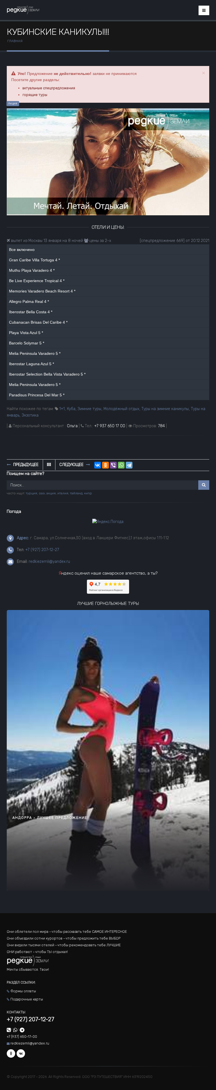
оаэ (42, 493)
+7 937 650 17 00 (109, 426)
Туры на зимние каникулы (165, 408)
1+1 (62, 408)
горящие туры (34, 95)
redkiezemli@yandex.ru (49, 561)
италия (62, 493)
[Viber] (113, 465)
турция (31, 493)
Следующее (72, 464)
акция (51, 493)
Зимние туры (89, 408)
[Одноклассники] (105, 465)
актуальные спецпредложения (48, 88)
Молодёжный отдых (121, 408)
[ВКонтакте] (97, 465)
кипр (88, 493)
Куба (71, 408)
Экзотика (30, 415)
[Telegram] (129, 465)
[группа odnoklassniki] (11, 1053)
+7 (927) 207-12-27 (42, 549)
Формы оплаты (23, 991)
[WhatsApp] (121, 465)
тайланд (76, 493)
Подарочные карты (26, 999)
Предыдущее (25, 464)
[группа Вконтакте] (21, 1053)
